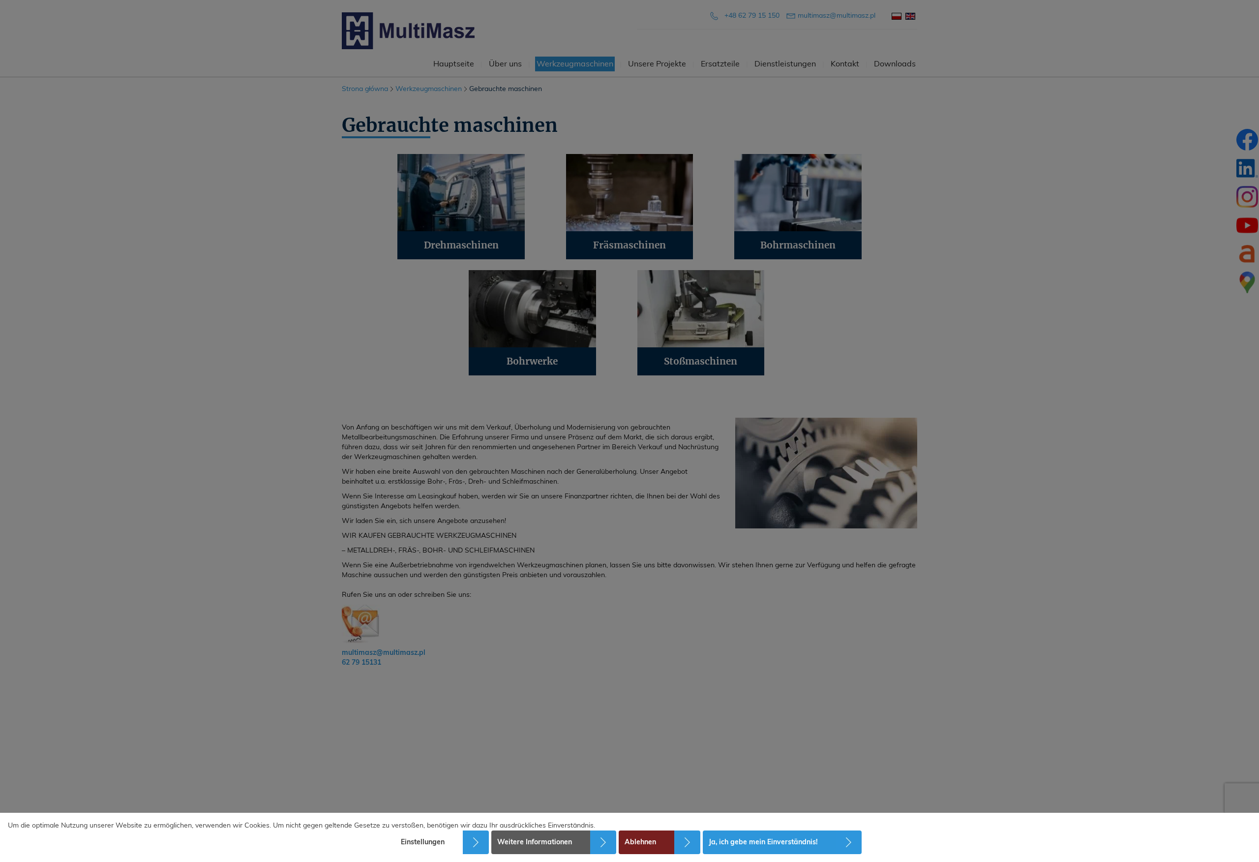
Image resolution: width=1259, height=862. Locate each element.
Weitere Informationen (534, 842)
